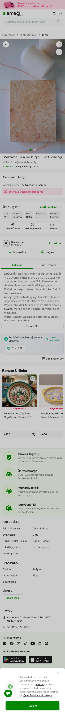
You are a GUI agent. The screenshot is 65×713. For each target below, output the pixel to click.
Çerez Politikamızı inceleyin (37, 695)
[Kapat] (57, 673)
